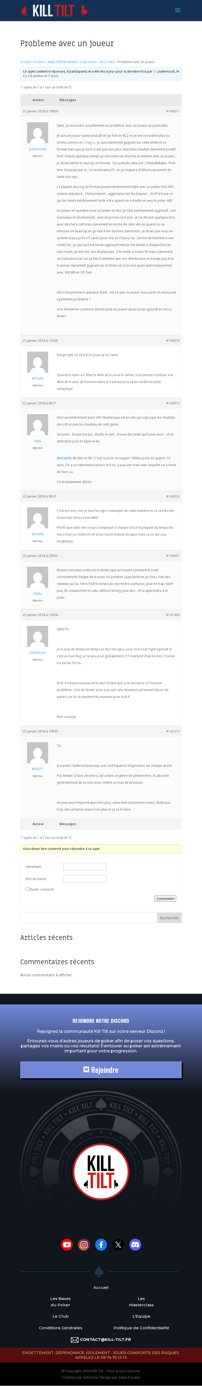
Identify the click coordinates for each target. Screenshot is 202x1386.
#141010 (172, 731)
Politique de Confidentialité (141, 1327)
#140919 (172, 403)
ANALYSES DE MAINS (62, 62)
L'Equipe (141, 1316)
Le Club (61, 1316)
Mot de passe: (36, 879)
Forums (39, 62)
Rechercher (169, 917)
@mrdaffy (64, 458)
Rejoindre (103, 1069)
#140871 (172, 111)
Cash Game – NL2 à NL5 (97, 62)
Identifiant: (34, 866)
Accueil (25, 62)
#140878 (172, 340)
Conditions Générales (60, 1327)
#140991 (172, 556)
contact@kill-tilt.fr (105, 1339)
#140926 (172, 496)
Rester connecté (42, 889)
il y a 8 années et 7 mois (40, 76)
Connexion (165, 898)
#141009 (172, 615)
